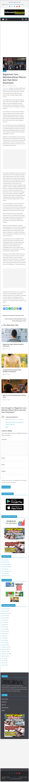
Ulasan (4, 71)
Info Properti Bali (5, 573)
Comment (4, 439)
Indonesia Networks (5, 564)
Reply (7, 427)
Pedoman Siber (4, 707)
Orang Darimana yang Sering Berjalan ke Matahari (12, 370)
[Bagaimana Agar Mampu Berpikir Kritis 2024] (14, 329)
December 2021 (5, 647)
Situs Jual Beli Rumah (6, 566)
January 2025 (4, 611)
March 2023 (4, 629)
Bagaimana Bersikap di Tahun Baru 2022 (13, 315)
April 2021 (3, 665)
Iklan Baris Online (5, 562)
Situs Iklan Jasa (4, 569)
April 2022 (3, 640)
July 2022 (3, 635)
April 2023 (3, 626)
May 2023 (3, 624)
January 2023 (4, 631)
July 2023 (3, 620)
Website (3, 471)
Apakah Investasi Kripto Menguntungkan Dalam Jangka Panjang (14, 5)
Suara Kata (14, 85)
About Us (3, 704)
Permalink (21, 419)
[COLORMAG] (12, 679)
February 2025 (4, 608)
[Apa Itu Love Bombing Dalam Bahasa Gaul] (14, 380)
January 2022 (4, 644)
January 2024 (4, 615)
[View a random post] (26, 19)
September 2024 (5, 613)
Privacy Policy (4, 699)
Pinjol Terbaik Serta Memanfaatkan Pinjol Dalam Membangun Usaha (15, 320)
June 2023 (3, 622)
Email (3, 464)
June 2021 (3, 660)
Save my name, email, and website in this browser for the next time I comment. (14, 481)
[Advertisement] (14, 40)
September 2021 (5, 653)
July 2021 (3, 658)
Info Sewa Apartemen (6, 571)
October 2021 (4, 651)
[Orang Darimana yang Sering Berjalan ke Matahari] (14, 354)
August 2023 (4, 617)
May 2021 (3, 662)
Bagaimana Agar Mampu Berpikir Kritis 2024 (13, 345)
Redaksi (3, 710)
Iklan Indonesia (4, 560)
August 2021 (4, 656)
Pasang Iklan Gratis (5, 575)
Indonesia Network (12, 417)
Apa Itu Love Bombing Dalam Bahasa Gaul (14, 396)
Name (3, 458)
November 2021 (5, 649)
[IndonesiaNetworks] (3, 19)
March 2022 (4, 642)
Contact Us (4, 702)
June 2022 (3, 638)
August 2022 (4, 633)
